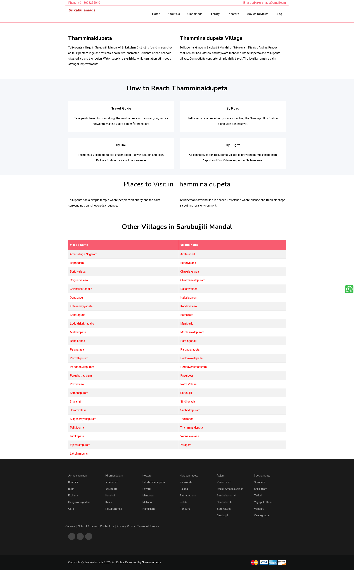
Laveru (147, 489)
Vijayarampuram (80, 445)
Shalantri (75, 401)
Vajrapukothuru (263, 502)
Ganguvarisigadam (79, 502)
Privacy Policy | (127, 526)
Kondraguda (77, 315)
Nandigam (149, 508)
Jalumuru (111, 489)
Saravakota (224, 508)
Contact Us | (108, 526)
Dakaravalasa (188, 289)
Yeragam (185, 445)
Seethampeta (262, 475)
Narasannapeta (189, 475)
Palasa (184, 489)
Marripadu (186, 323)
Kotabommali (113, 508)
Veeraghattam (262, 515)
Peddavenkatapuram (193, 367)
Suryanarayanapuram (83, 419)
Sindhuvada (187, 401)
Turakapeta (77, 436)
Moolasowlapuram (192, 332)
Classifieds (194, 14)
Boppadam (77, 263)
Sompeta (259, 482)
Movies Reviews (257, 14)
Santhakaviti (224, 502)
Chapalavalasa (189, 271)
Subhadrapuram (190, 410)
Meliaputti (148, 502)
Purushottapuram (81, 375)
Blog (279, 14)
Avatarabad (187, 254)
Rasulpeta (186, 375)
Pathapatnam (188, 495)
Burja (71, 489)
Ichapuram (111, 482)
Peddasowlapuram (82, 367)
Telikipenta (77, 427)
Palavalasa (77, 349)
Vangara (259, 508)
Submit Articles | (88, 526)
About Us (174, 14)
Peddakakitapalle (191, 358)
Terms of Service (148, 526)
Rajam (221, 475)
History (215, 14)
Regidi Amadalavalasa (230, 489)
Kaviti (108, 502)
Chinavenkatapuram (192, 280)
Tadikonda (186, 419)
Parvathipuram (79, 358)
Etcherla (73, 495)
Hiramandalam (114, 475)
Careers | (71, 526)
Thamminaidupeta (191, 427)
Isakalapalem (188, 297)
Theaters (233, 14)
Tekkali (258, 495)
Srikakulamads (151, 562)
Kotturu (147, 475)
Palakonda (186, 482)
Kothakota (186, 315)
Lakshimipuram (79, 453)
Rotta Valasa (188, 384)
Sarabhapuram (79, 393)
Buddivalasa (188, 263)
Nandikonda (77, 341)
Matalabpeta (78, 332)
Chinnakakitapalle (81, 289)
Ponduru (185, 508)
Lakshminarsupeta (154, 482)
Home (156, 14)
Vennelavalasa (189, 436)
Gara (71, 508)
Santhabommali (226, 495)
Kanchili (110, 495)
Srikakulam (260, 489)
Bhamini (73, 482)
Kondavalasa (188, 306)
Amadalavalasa (77, 475)
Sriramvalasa (78, 410)
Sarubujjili (186, 393)
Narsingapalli (188, 341)
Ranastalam (224, 482)
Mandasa (148, 495)
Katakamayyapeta (81, 306)
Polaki (183, 502)
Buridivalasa (78, 271)
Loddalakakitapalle (82, 323)
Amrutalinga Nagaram (83, 254)
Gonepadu (76, 297)
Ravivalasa (77, 384)
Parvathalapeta (189, 349)
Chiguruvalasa (79, 280)
